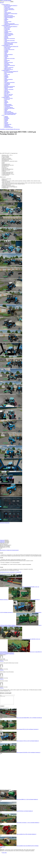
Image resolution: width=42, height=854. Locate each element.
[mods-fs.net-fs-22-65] (11, 457)
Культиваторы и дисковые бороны (10, 13)
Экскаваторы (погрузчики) (9, 108)
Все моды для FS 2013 (8, 127)
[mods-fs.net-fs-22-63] (11, 483)
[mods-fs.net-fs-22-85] (11, 214)
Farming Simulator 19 (6, 45)
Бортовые (6, 119)
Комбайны (6, 19)
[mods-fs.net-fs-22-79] (11, 278)
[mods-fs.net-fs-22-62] (11, 496)
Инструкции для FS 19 (8, 69)
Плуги (5, 11)
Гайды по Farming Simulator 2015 (10, 113)
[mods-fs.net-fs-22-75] (11, 329)
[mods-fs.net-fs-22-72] (11, 368)
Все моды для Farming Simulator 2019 (11, 46)
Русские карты (7, 7)
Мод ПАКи (6, 63)
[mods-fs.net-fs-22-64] (11, 470)
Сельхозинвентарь (7, 124)
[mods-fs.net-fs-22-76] (11, 316)
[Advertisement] (9, 144)
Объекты (6, 66)
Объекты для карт (7, 111)
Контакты (2, 2)
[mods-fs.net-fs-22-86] (11, 201)
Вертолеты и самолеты (8, 44)
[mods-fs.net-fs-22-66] (11, 444)
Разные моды (6, 91)
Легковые (6, 120)
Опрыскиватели (7, 126)
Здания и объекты (7, 12)
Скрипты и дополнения (8, 8)
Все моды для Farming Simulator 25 (10, 5)
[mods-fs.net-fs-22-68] (11, 419)
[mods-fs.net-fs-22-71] (11, 380)
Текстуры (6, 90)
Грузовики (6, 50)
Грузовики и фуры (7, 21)
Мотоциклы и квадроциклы (9, 16)
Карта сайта (4, 852)
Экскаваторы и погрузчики (9, 23)
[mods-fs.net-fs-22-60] (11, 521)
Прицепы (6, 22)
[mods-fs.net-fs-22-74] (11, 342)
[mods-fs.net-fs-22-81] (11, 252)
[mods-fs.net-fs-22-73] (11, 355)
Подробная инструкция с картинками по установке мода (10, 572)
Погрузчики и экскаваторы (9, 82)
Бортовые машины (7, 104)
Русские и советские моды (9, 9)
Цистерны (6, 14)
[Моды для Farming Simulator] (5, 0)
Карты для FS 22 (7, 27)
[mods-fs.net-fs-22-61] (11, 508)
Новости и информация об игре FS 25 (11, 24)
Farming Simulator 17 (6, 70)
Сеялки (5, 18)
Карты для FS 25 (7, 6)
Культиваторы (7, 60)
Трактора (6, 10)
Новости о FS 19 (7, 68)
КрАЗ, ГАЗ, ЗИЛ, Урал (8, 94)
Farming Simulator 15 (6, 97)
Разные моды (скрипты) (8, 112)
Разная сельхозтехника (8, 15)
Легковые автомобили (8, 17)
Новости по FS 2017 (8, 95)
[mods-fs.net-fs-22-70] (11, 393)
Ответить (2, 669)
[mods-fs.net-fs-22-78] (11, 291)
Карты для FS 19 (7, 47)
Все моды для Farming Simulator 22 (10, 26)
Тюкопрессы (6, 125)
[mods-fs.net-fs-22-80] (11, 265)
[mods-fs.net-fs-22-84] (11, 227)
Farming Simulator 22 (6, 25)
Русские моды (7, 28)
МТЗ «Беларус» (7, 92)
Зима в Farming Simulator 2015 (10, 114)
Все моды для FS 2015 (8, 98)
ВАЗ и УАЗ (6, 93)
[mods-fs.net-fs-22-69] (11, 406)
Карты (5, 73)
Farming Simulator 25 (6, 4)
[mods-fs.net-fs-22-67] (11, 432)
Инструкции (6, 96)
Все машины (6, 118)
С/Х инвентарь (7, 83)
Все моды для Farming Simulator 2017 (11, 71)
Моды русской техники (8, 72)
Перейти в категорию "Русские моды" (7, 653)
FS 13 (3, 115)
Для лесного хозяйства (8, 107)
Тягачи (5, 20)
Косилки (6, 61)
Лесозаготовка (7, 64)
